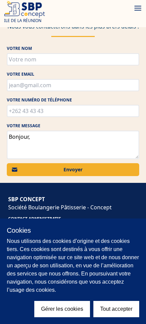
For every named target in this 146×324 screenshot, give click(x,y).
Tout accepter (116, 309)
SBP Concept (26, 199)
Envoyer (73, 169)
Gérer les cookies (62, 309)
